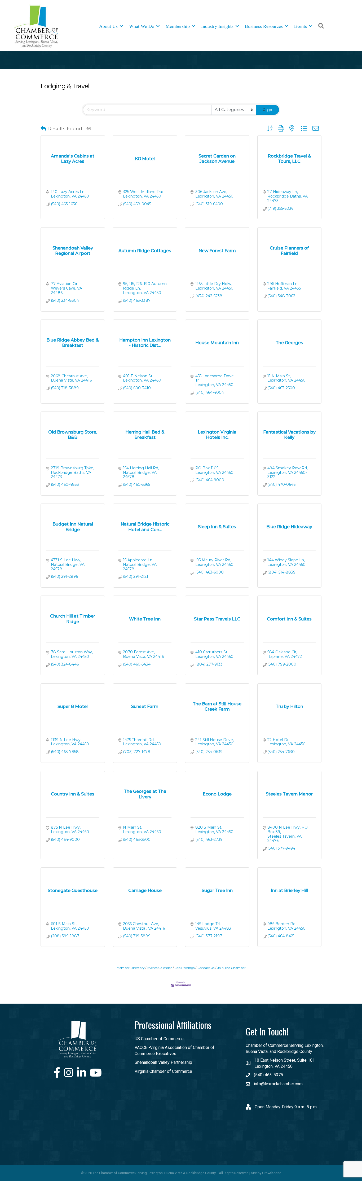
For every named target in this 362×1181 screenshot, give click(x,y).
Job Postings (185, 968)
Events (300, 26)
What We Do (141, 26)
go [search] (269, 109)
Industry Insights (217, 26)
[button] (43, 128)
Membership (178, 26)
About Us (108, 26)
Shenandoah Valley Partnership (163, 1062)
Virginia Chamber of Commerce (163, 1071)
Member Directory (130, 968)
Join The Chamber (231, 968)
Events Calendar (159, 968)
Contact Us (205, 968)
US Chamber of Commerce (159, 1038)
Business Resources (264, 26)
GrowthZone (271, 1173)
